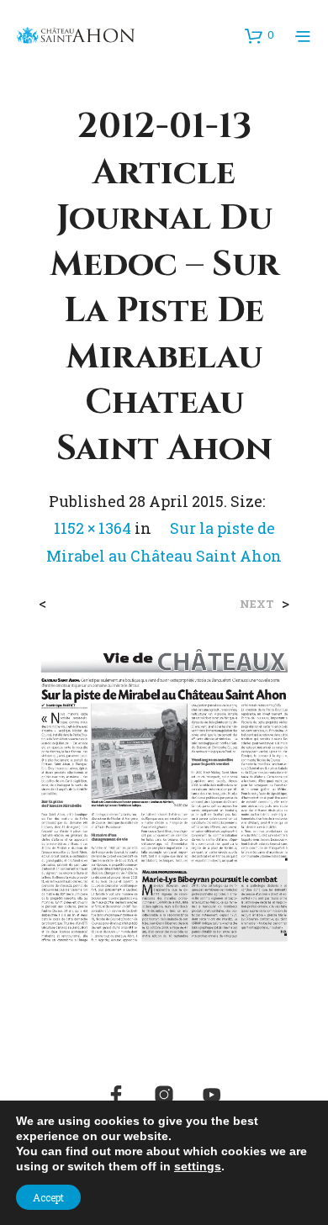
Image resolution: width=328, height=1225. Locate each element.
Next (257, 604)
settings (197, 1166)
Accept (48, 1197)
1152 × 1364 (92, 528)
